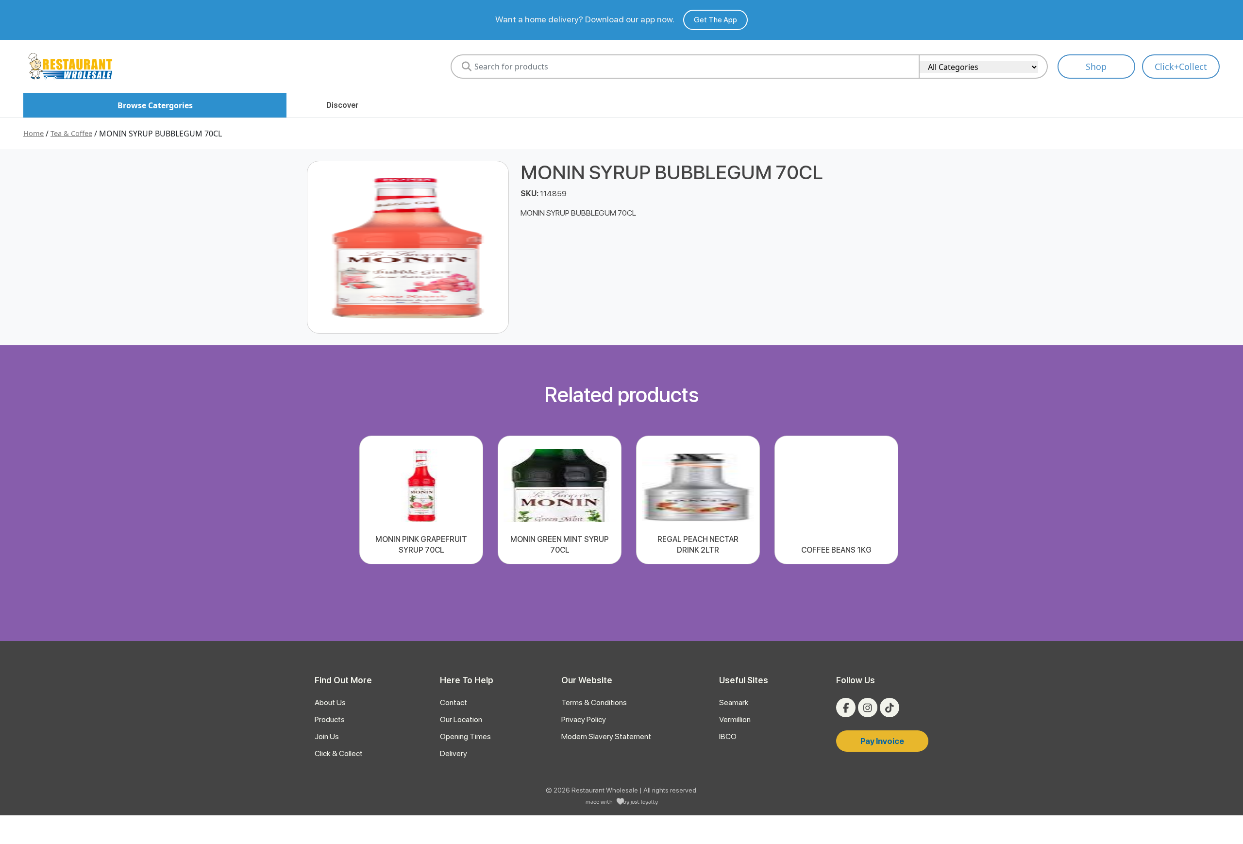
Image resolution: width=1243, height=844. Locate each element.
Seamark (734, 702)
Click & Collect (339, 753)
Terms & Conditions (594, 702)
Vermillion (735, 719)
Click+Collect (1181, 66)
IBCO (728, 736)
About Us (330, 702)
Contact (453, 702)
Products (330, 719)
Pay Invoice (882, 741)
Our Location (461, 719)
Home (33, 133)
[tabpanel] (421, 500)
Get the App (715, 19)
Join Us (327, 736)
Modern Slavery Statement (606, 736)
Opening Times (465, 736)
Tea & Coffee (71, 133)
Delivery (453, 753)
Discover (342, 105)
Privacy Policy (583, 719)
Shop (1096, 66)
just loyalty (644, 801)
